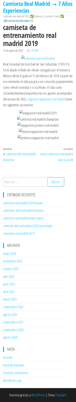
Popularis (61, 395)
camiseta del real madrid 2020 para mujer (27, 225)
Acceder (8, 357)
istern (34, 50)
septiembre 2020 (13, 329)
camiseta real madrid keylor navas (23, 218)
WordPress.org (12, 380)
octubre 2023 (11, 268)
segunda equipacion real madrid (46, 99)
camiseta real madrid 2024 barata (23, 202)
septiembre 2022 (13, 306)
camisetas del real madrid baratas (23, 210)
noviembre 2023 (12, 261)
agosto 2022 (10, 314)
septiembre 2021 (13, 322)
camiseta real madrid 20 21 (19, 233)
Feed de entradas (13, 365)
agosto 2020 (10, 337)
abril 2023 (9, 291)
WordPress (38, 395)
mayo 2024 (9, 253)
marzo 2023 (10, 299)
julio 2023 (8, 276)
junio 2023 (9, 284)
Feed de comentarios (16, 372)
